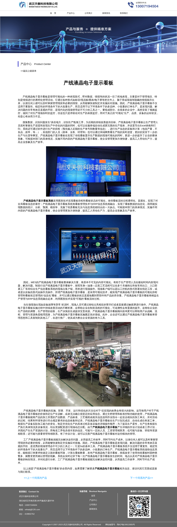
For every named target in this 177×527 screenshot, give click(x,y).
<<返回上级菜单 (28, 71)
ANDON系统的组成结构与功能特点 (7, 502)
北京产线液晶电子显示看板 (166, 502)
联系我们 (124, 13)
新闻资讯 (106, 13)
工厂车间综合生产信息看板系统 (37, 289)
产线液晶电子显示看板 (46, 468)
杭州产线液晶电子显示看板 (168, 505)
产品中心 (71, 13)
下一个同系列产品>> (141, 478)
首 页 (53, 13)
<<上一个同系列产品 (35, 478)
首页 (93, 496)
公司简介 (88, 13)
